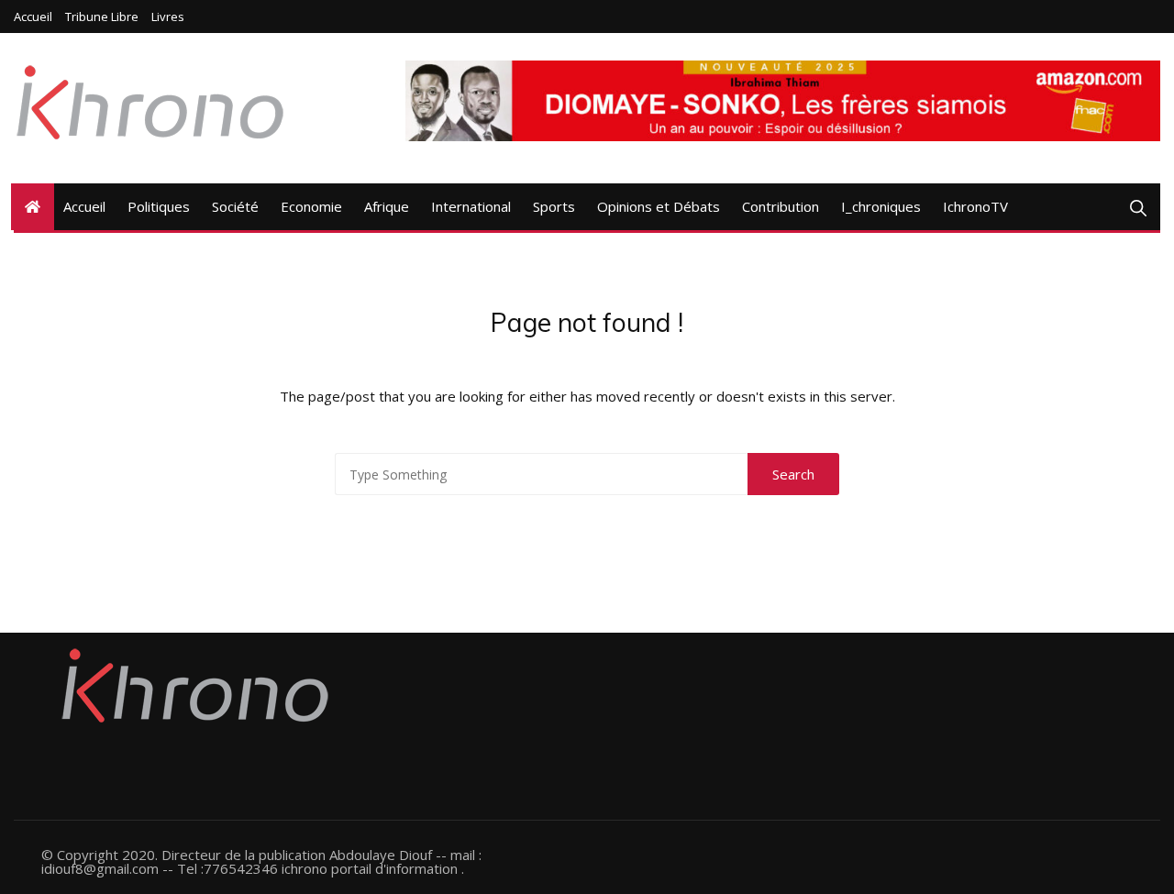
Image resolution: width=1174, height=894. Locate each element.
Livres (167, 17)
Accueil (33, 17)
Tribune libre (101, 17)
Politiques (158, 206)
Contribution (780, 206)
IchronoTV (975, 206)
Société (235, 206)
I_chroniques (881, 206)
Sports (554, 206)
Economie (311, 206)
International (471, 206)
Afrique (386, 206)
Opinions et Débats (658, 206)
